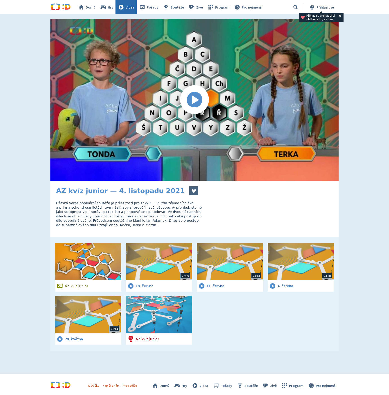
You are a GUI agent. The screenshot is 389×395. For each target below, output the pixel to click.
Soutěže (177, 7)
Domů (90, 7)
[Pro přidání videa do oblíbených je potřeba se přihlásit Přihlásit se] (193, 190)
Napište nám (111, 386)
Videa (130, 7)
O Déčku (93, 386)
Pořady (152, 7)
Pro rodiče (130, 386)
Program (222, 7)
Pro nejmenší (252, 7)
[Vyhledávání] (295, 7)
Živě (199, 7)
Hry (110, 7)
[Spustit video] (194, 100)
